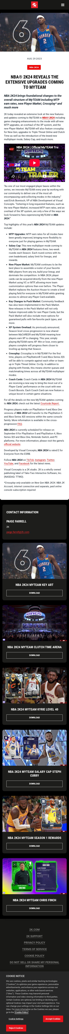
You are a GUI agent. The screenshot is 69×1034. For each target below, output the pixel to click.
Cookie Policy (21, 1012)
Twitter (50, 460)
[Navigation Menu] (62, 4)
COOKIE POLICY (34, 955)
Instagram (40, 460)
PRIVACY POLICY (34, 942)
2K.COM (34, 929)
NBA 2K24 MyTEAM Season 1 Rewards (34, 838)
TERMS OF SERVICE (34, 949)
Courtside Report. (50, 403)
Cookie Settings (16, 1019)
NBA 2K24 (34, 67)
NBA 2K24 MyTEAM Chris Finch (34, 900)
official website (12, 444)
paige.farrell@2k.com (17, 532)
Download (34, 593)
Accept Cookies (53, 1019)
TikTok (30, 460)
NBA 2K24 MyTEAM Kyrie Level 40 (34, 709)
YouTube (8, 463)
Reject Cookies (16, 1028)
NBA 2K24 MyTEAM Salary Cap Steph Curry (34, 773)
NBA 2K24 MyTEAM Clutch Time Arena (34, 647)
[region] (34, 1002)
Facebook (24, 463)
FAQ (19, 424)
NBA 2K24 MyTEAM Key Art (34, 585)
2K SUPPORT (34, 936)
